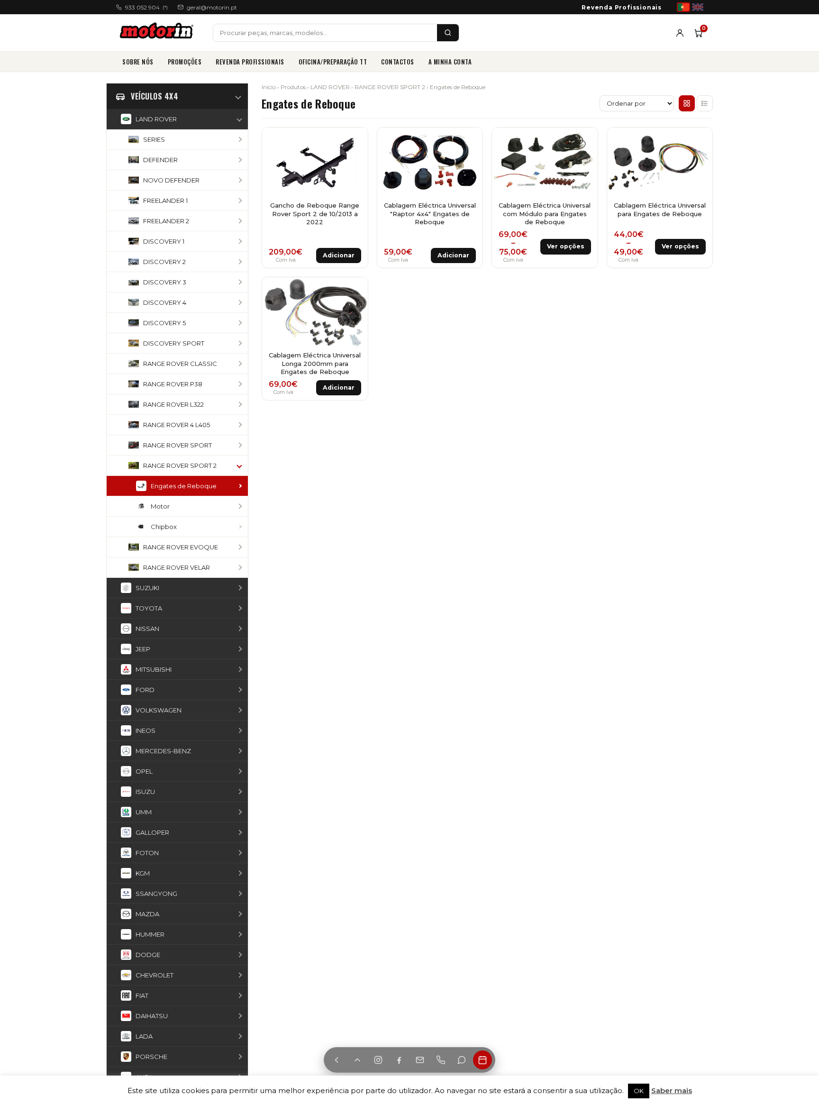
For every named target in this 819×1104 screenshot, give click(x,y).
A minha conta (450, 61)
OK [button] (639, 1091)
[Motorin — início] (158, 33)
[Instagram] (378, 1059)
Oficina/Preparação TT (333, 61)
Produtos (293, 87)
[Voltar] (336, 1059)
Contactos (397, 61)
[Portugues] (683, 7)
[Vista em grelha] (687, 103)
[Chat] (461, 1059)
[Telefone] (440, 1059)
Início (269, 87)
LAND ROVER (330, 87)
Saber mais (671, 1090)
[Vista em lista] (705, 103)
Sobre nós (138, 61)
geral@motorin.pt (212, 7)
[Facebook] (399, 1059)
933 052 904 (146, 7)
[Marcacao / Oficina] (482, 1059)
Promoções (185, 61)
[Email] (419, 1059)
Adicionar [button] (339, 255)
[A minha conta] (680, 33)
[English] (697, 7)
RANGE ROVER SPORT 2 (390, 87)
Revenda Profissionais (622, 7)
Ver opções (565, 246)
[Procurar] (448, 32)
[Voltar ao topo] (357, 1059)
